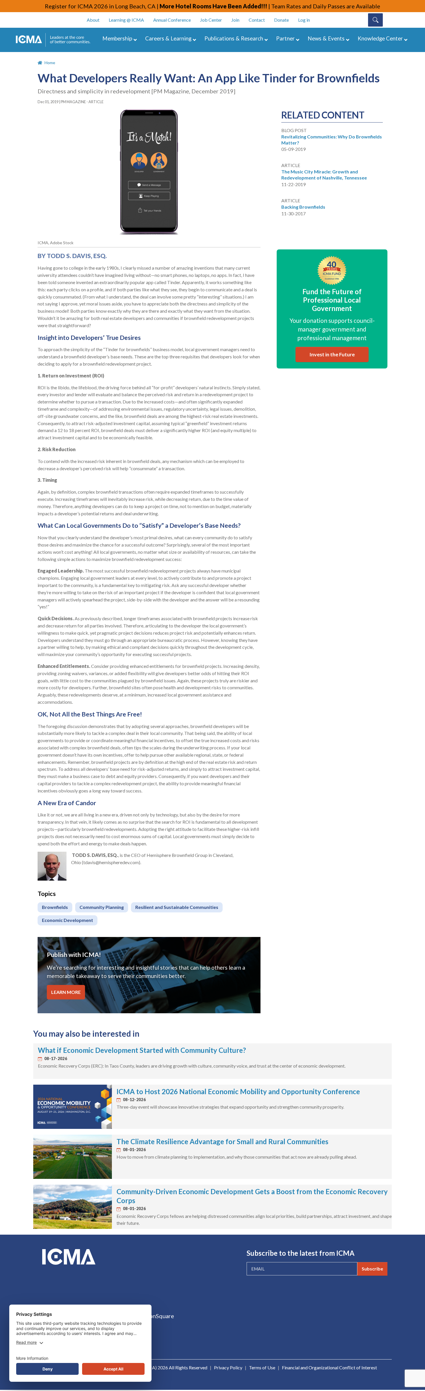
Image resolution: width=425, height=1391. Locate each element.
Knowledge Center (380, 38)
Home (50, 62)
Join (235, 20)
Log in (304, 20)
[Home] (55, 40)
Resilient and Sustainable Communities (176, 907)
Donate (281, 20)
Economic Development (67, 920)
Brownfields (55, 907)
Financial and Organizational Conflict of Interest (329, 1367)
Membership (117, 38)
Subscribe (372, 1268)
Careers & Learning (168, 38)
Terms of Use (262, 1367)
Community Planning (102, 907)
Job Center (211, 20)
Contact (257, 20)
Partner (285, 38)
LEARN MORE (66, 992)
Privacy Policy (228, 1367)
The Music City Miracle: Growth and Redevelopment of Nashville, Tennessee (324, 174)
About (93, 20)
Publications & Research (233, 38)
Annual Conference (172, 20)
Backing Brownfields (303, 207)
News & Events (326, 38)
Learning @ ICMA (126, 20)
